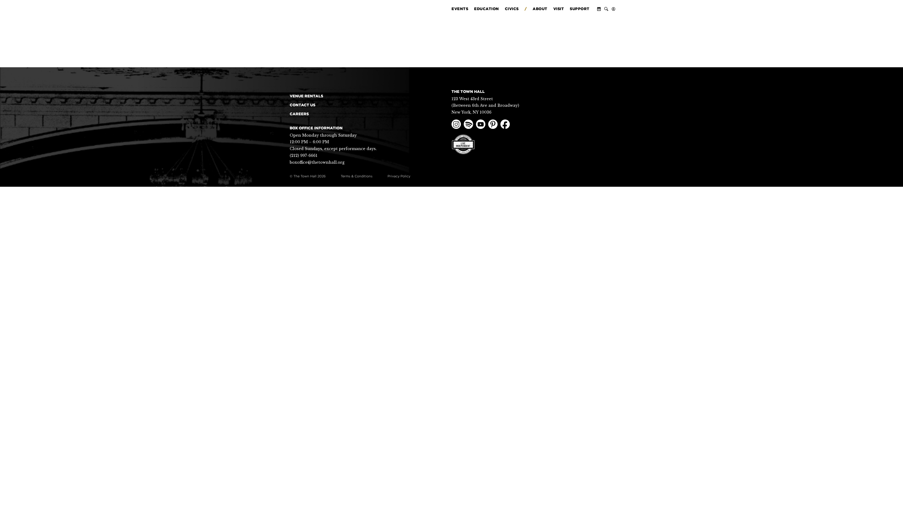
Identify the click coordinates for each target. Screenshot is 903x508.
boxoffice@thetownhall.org (317, 162)
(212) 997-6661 (303, 155)
